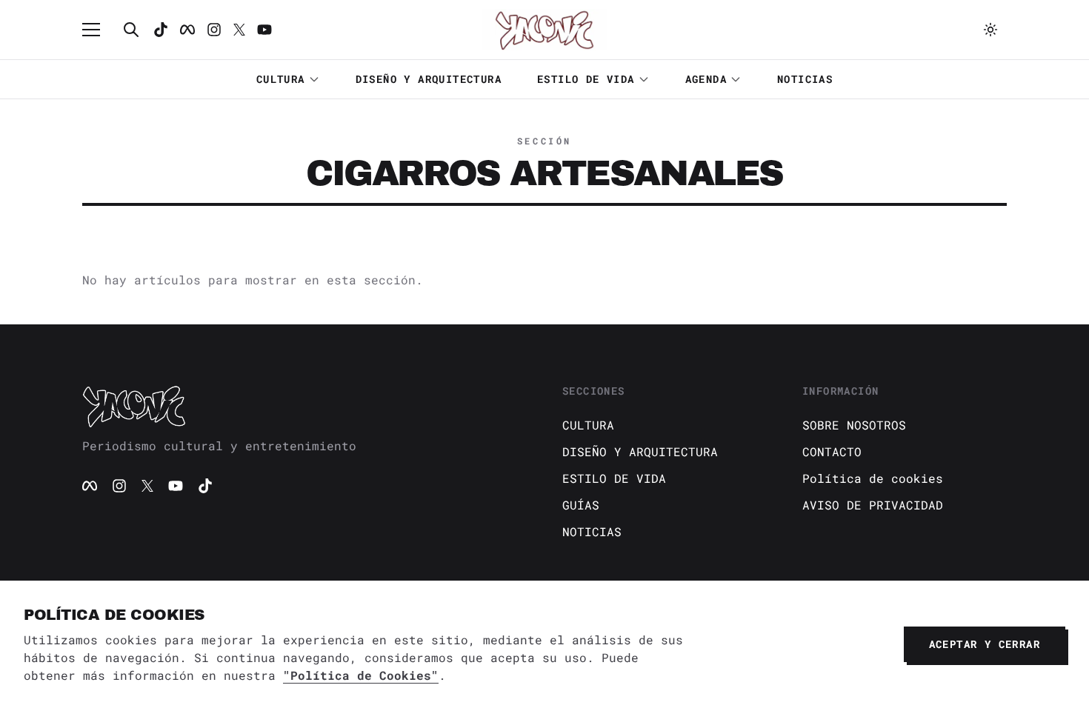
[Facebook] (187, 29)
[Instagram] (214, 29)
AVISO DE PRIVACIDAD (872, 504)
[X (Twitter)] (147, 486)
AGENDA (706, 79)
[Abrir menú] (98, 29)
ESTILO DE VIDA (586, 79)
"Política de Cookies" (361, 675)
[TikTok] (160, 29)
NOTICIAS (805, 79)
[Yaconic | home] (304, 406)
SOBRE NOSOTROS (854, 425)
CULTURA (280, 79)
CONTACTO (832, 451)
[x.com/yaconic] (239, 30)
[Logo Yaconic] (544, 29)
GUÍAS (580, 504)
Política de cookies (872, 478)
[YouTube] (175, 485)
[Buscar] (131, 29)
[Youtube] (264, 29)
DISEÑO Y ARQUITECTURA (429, 79)
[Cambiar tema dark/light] (990, 29)
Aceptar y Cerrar (984, 644)
